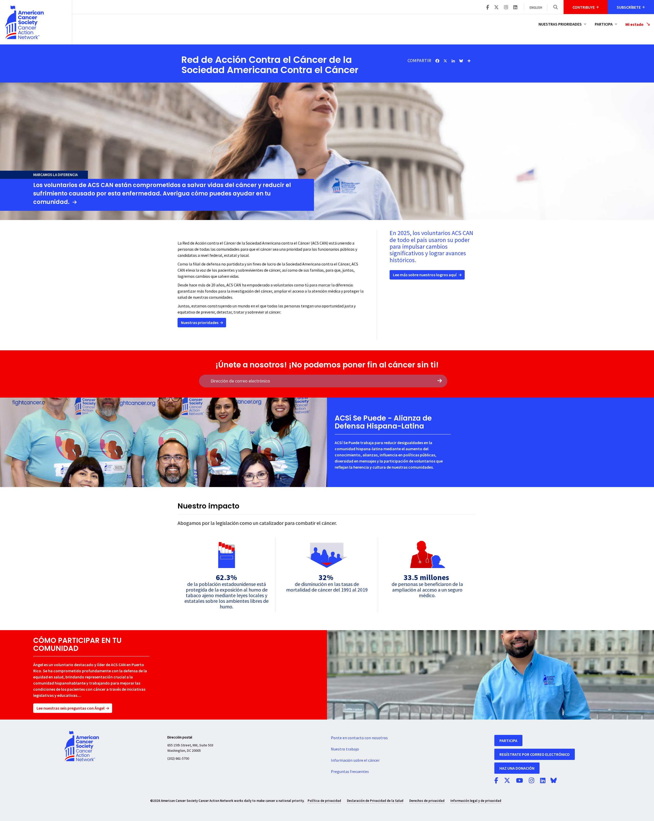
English (536, 7)
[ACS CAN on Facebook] (487, 8)
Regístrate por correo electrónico (534, 754)
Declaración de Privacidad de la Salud (375, 801)
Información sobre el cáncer (355, 760)
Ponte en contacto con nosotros (359, 738)
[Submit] (439, 381)
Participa (604, 24)
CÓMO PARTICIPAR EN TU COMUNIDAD (77, 644)
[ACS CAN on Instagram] (506, 8)
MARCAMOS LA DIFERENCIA (55, 174)
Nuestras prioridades (199, 322)
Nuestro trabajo (345, 749)
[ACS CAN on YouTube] (519, 780)
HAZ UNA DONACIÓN (516, 768)
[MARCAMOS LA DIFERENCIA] (327, 131)
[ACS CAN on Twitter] (496, 8)
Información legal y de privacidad (475, 801)
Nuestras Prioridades (560, 24)
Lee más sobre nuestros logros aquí (425, 274)
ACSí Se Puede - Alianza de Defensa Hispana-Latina (383, 422)
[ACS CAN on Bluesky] (554, 780)
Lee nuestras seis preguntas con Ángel (70, 708)
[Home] (35, 22)
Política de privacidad (324, 801)
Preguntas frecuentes (350, 771)
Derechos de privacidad (427, 801)
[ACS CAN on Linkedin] (515, 8)
